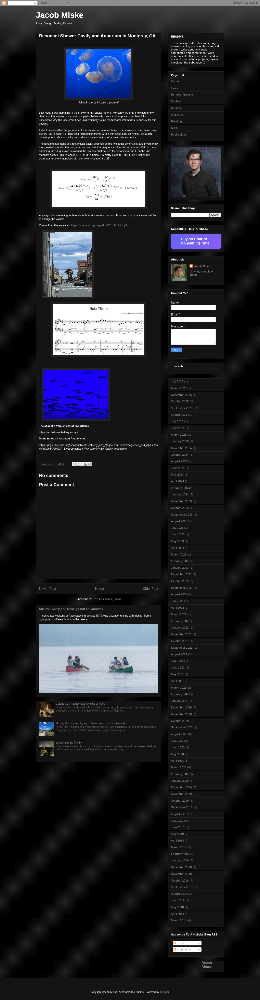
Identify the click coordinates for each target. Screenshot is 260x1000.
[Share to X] (82, 464)
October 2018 (180, 880)
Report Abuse (207, 964)
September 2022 (182, 587)
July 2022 (177, 601)
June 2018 (178, 900)
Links (174, 88)
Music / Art (177, 114)
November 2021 (181, 634)
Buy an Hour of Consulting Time (195, 241)
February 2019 (180, 853)
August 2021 (179, 654)
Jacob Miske (59, 15)
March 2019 (178, 847)
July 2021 (177, 660)
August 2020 (179, 734)
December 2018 (181, 867)
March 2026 (178, 388)
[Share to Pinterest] (90, 464)
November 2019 (181, 793)
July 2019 (177, 820)
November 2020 (181, 714)
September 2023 (182, 514)
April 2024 (177, 481)
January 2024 (180, 494)
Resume (176, 108)
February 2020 (180, 774)
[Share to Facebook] (86, 464)
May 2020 (177, 754)
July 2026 (177, 381)
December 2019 (181, 787)
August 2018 (179, 893)
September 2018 (182, 887)
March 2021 (178, 687)
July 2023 (177, 527)
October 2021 (180, 641)
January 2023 (180, 567)
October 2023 (180, 507)
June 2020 (178, 747)
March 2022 (178, 614)
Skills (174, 127)
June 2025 (178, 427)
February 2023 (180, 561)
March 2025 (178, 434)
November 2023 (181, 501)
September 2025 (182, 408)
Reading (176, 121)
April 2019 (177, 840)
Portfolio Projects (182, 94)
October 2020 (180, 720)
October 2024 (180, 454)
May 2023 (177, 541)
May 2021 (177, 674)
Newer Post (47, 588)
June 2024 (178, 467)
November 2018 (181, 873)
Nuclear (176, 101)
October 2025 (180, 401)
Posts (180, 943)
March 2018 (178, 920)
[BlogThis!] (78, 464)
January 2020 (180, 780)
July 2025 (177, 421)
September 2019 (182, 807)
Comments (183, 949)
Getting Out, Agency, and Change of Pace (80, 703)
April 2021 (177, 680)
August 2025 (179, 414)
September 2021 (182, 647)
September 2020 (182, 727)
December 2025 (181, 394)
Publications (178, 134)
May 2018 (177, 907)
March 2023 (178, 554)
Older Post (150, 588)
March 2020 (178, 767)
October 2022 (180, 581)
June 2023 (178, 534)
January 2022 (180, 627)
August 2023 (179, 521)
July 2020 (177, 740)
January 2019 (180, 860)
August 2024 (179, 461)
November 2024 (181, 448)
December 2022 (181, 574)
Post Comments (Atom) (107, 599)
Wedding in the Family (69, 742)
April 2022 (177, 607)
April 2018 (177, 913)
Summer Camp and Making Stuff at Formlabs (71, 609)
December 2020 (181, 707)
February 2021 (180, 694)
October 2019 (180, 800)
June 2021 (178, 667)
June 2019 (178, 827)
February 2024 (180, 488)
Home (99, 588)
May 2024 (177, 474)
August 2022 (179, 594)
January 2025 (180, 441)
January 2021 (180, 700)
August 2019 (179, 814)
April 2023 (177, 547)
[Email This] (74, 464)
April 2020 (177, 760)
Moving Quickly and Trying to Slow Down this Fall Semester (91, 723)
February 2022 (180, 621)
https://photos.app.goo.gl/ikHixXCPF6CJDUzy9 (99, 225)
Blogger (164, 992)
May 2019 (177, 833)
